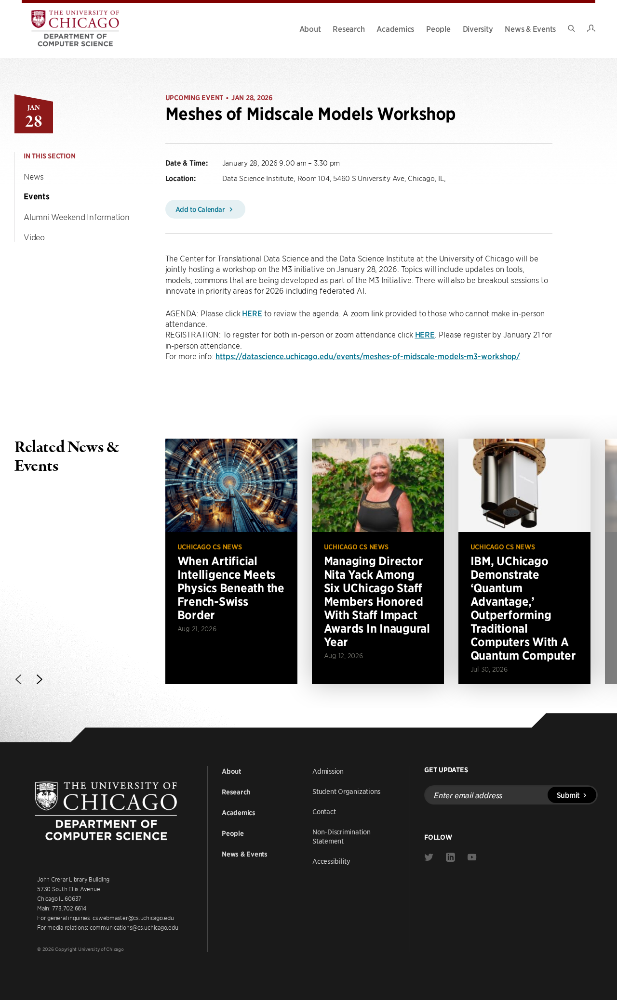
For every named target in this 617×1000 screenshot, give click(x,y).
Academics (395, 28)
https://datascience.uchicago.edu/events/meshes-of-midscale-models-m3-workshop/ (367, 356)
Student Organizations (346, 791)
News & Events (530, 28)
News (34, 176)
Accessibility (331, 861)
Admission (328, 770)
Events (37, 196)
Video (34, 237)
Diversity (478, 28)
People (438, 28)
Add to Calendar (201, 209)
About (310, 28)
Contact (323, 811)
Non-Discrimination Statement (341, 836)
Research (348, 28)
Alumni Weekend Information (77, 216)
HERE (252, 313)
